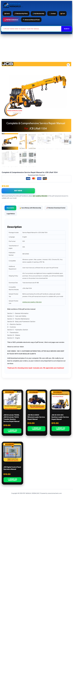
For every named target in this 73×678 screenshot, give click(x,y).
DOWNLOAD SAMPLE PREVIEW (32, 302)
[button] (68, 64)
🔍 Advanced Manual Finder (31, 19)
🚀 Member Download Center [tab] (55, 208)
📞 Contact (52, 13)
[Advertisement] (36, 47)
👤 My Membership (38, 13)
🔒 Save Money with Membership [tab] (30, 208)
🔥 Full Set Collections (11, 19)
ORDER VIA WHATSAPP (12, 430)
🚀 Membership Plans (21, 13)
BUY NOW (18, 191)
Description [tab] (10, 208)
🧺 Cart (62, 13)
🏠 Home (7, 13)
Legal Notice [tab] (11, 213)
